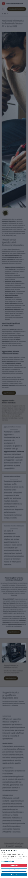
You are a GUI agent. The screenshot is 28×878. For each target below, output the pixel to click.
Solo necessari (14, 865)
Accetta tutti (14, 874)
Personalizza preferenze (8, 861)
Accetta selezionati (14, 870)
